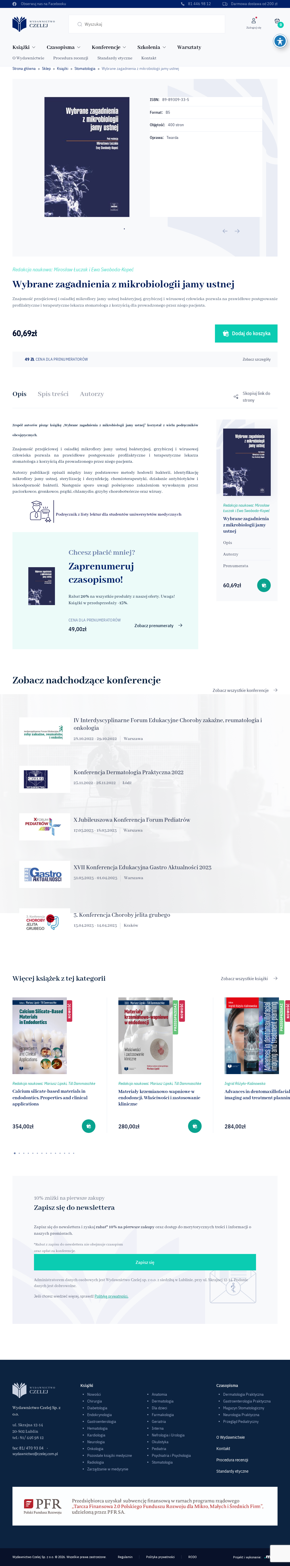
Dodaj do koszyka (251, 333)
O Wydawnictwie (28, 58)
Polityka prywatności (160, 1557)
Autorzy (92, 394)
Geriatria (159, 1421)
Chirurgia (94, 1401)
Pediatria (159, 1448)
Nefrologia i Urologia (168, 1435)
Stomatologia (84, 68)
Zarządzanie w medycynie (107, 1469)
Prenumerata (235, 566)
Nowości (94, 1394)
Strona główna (24, 68)
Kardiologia (96, 1435)
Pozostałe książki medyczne (109, 1455)
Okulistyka (160, 1441)
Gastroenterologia (101, 1421)
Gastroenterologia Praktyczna (247, 1401)
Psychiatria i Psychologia (171, 1455)
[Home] (33, 23)
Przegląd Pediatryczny (241, 1421)
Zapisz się (145, 1262)
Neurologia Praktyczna (241, 1414)
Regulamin (125, 1557)
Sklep (46, 68)
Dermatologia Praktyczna (243, 1394)
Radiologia (95, 1462)
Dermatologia (163, 1401)
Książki (21, 47)
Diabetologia (97, 1407)
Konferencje (106, 47)
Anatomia (159, 1394)
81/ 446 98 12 (32, 1437)
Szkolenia (148, 47)
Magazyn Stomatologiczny (243, 1407)
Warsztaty (189, 47)
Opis (19, 394)
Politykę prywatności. (111, 1296)
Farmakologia (163, 1414)
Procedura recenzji (70, 58)
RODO (192, 1557)
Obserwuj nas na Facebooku (43, 3)
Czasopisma (61, 47)
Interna (158, 1428)
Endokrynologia (99, 1414)
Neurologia (96, 1441)
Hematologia (97, 1428)
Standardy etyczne (114, 58)
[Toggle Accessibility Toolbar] (280, 41)
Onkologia (95, 1448)
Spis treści (53, 394)
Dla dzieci (159, 1407)
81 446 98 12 (199, 3)
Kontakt (148, 58)
